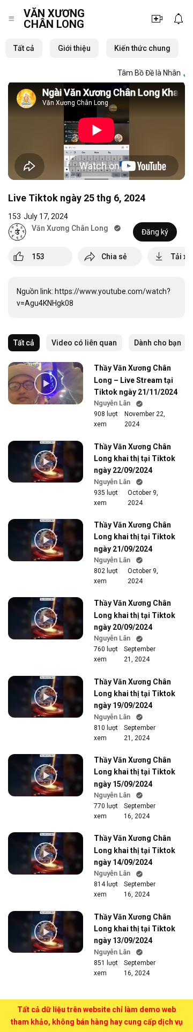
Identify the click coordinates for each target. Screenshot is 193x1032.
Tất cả (23, 48)
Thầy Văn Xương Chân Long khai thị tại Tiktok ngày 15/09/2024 (134, 772)
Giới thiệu (74, 48)
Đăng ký (155, 232)
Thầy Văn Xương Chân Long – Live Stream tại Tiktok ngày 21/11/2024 (135, 380)
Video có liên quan (84, 342)
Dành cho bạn (157, 342)
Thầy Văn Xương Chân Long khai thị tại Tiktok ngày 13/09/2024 (134, 929)
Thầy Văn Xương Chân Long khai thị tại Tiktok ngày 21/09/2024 (134, 537)
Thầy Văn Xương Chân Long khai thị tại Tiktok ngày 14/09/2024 (134, 850)
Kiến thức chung (142, 48)
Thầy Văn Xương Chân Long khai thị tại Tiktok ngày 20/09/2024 (134, 615)
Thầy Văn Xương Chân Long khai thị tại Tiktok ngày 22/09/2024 (134, 458)
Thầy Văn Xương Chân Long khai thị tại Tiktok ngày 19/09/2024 (134, 693)
